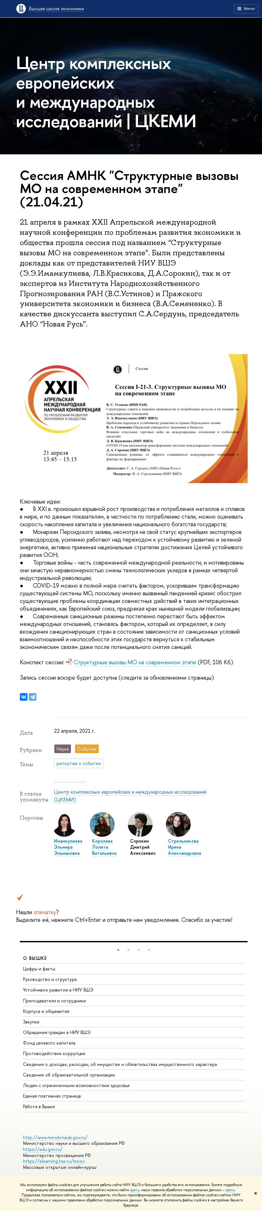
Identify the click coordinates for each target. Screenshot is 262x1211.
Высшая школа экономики (56, 8)
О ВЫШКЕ (35, 958)
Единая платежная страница (52, 1096)
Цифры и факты (39, 969)
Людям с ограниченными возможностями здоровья (76, 1085)
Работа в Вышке (39, 1106)
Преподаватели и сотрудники (54, 1001)
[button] (118, 950)
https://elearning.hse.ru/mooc (54, 1161)
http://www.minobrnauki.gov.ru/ (55, 1137)
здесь (134, 1189)
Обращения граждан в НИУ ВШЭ (56, 1032)
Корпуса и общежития (46, 1011)
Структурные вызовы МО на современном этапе (135, 662)
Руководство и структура (50, 979)
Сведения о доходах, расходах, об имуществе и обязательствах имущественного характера (120, 1064)
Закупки (31, 1022)
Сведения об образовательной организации (69, 1075)
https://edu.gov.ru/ (43, 1149)
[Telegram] (32, 697)
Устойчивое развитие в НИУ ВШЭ (58, 990)
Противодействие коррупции (54, 1053)
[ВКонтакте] (23, 697)
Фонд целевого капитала (49, 1043)
